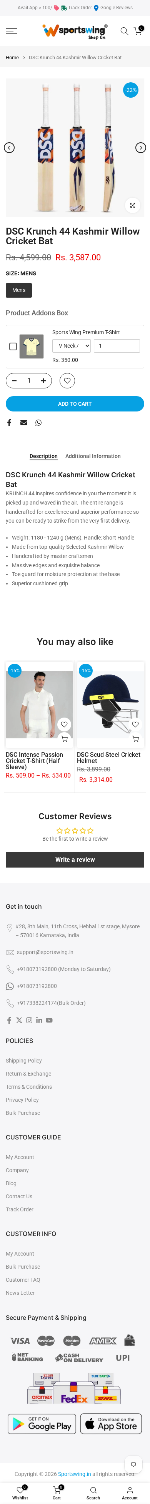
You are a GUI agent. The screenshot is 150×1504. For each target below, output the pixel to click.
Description (44, 456)
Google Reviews (116, 7)
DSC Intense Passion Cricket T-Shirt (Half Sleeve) (34, 761)
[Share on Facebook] (9, 422)
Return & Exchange (28, 1074)
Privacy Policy (22, 1100)
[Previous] (9, 147)
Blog (11, 1183)
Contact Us (19, 1196)
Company (17, 1170)
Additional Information (93, 456)
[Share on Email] (23, 422)
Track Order (80, 7)
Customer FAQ (23, 1280)
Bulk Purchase (23, 1113)
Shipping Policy (24, 1061)
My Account (20, 1157)
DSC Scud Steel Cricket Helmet (108, 757)
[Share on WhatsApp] (38, 422)
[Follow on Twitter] (19, 1020)
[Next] (140, 147)
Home (12, 57)
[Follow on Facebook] (9, 1020)
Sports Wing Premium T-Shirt (86, 332)
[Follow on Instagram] (29, 1020)
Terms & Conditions (29, 1087)
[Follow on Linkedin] (39, 1020)
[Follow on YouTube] (49, 1020)
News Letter (20, 1293)
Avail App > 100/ (35, 7)
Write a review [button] (75, 859)
